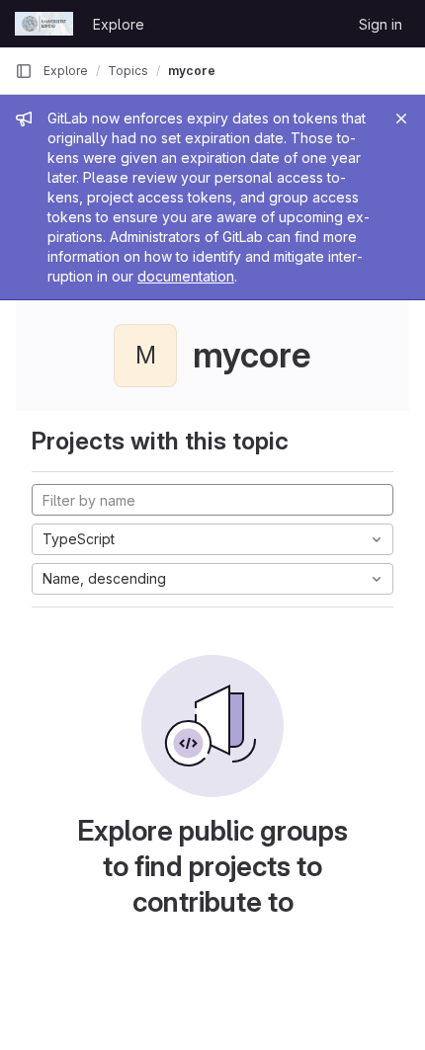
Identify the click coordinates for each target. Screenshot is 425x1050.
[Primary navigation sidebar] (24, 71)
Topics (128, 70)
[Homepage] (44, 24)
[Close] (401, 118)
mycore (191, 70)
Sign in (380, 24)
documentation (185, 276)
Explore (118, 24)
